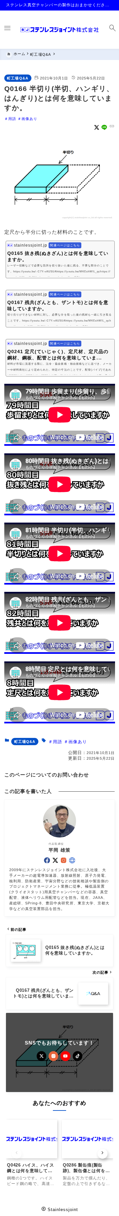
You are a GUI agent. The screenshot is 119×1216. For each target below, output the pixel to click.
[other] (72, 860)
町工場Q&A (17, 78)
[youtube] (65, 1056)
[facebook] (47, 860)
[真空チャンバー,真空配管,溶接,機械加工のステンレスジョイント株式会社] (59, 29)
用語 (12, 119)
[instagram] (63, 860)
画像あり (29, 119)
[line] (104, 127)
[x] (96, 127)
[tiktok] (77, 1056)
